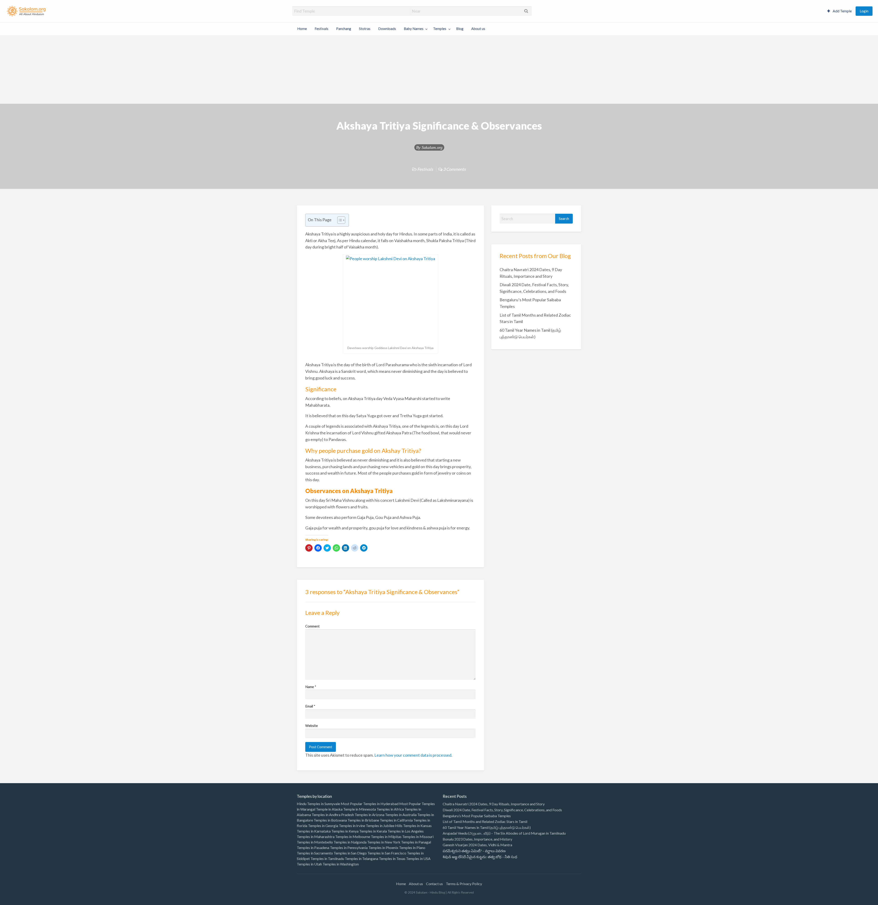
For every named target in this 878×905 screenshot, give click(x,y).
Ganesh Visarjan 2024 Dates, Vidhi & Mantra (477, 845)
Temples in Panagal (416, 842)
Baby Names (413, 29)
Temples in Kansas (417, 825)
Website (311, 725)
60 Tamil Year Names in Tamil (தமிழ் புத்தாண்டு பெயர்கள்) (487, 827)
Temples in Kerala (373, 831)
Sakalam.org (432, 147)
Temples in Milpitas (386, 836)
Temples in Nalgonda (350, 842)
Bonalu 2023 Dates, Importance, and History (477, 839)
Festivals (321, 29)
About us (478, 29)
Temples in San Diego (350, 853)
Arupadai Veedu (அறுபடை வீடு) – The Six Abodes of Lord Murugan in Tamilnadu (504, 833)
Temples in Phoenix (383, 847)
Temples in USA (418, 858)
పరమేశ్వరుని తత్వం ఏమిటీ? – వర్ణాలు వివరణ (474, 851)
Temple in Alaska (329, 809)
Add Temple (842, 11)
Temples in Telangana (361, 858)
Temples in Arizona (369, 814)
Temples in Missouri (418, 836)
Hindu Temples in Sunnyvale (318, 803)
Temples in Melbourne (352, 836)
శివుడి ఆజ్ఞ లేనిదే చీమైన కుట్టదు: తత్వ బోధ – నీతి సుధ (480, 856)
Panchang (343, 29)
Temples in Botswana (330, 820)
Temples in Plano (412, 847)
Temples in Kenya (345, 831)
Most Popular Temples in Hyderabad (370, 803)
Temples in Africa (390, 809)
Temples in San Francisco (386, 853)
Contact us (434, 883)
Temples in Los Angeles (406, 831)
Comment (312, 626)
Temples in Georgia (323, 825)
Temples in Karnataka (314, 831)
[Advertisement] (439, 69)
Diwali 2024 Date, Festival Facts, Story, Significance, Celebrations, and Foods (502, 810)
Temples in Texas (392, 858)
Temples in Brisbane (363, 820)
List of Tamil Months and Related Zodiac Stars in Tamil (485, 821)
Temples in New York (383, 842)
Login (864, 11)
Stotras (364, 29)
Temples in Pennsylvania (349, 847)
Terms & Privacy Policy (464, 883)
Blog (459, 29)
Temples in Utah (309, 864)
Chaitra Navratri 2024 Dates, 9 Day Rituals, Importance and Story (494, 804)
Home (302, 29)
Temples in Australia (401, 814)
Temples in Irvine (352, 825)
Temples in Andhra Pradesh (333, 814)
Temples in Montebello (315, 842)
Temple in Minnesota (359, 809)
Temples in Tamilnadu (327, 858)
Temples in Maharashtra (316, 836)
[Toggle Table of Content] (339, 220)
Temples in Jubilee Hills (384, 825)
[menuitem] (839, 11)
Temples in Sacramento (315, 853)
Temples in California (396, 820)
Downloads (387, 29)
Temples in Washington (341, 864)
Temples (439, 29)
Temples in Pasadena (313, 847)
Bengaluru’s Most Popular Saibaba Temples (477, 816)
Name (310, 687)
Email (310, 706)
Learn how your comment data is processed (412, 755)
